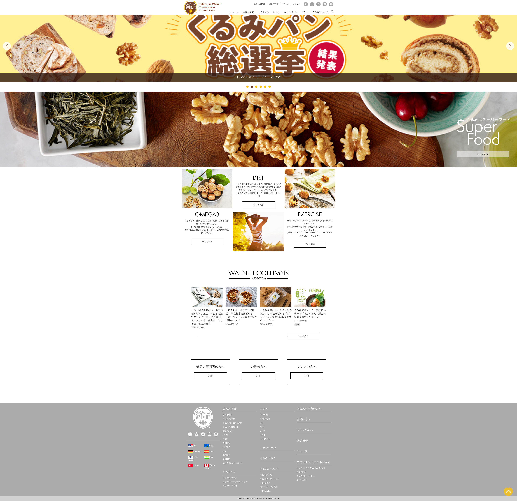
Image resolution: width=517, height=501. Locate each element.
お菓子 (262, 427)
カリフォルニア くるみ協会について (311, 468)
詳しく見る (483, 154)
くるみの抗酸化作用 (230, 427)
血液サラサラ (228, 431)
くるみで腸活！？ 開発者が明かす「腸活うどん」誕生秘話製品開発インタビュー (310, 313)
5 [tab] (265, 87)
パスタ (262, 435)
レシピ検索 (264, 415)
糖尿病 (225, 439)
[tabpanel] (258, 48)
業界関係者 (274, 4)
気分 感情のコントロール (232, 463)
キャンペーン (291, 12)
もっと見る (303, 336)
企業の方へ (303, 419)
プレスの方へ (305, 430)
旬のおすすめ (265, 419)
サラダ (262, 431)
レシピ (276, 12)
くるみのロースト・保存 (269, 479)
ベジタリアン (265, 439)
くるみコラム (268, 458)
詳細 (210, 375)
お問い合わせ (302, 480)
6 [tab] (269, 87)
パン (261, 423)
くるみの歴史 (265, 483)
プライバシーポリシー (305, 476)
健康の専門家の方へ (309, 408)
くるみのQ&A (265, 491)
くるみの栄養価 (229, 419)
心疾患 (225, 435)
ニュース (234, 12)
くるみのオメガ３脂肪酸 (232, 423)
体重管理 (226, 447)
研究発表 (302, 440)
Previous (7, 46)
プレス (286, 4)
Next (510, 46)
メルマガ (296, 4)
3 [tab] (256, 87)
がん (224, 451)
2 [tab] (252, 87)
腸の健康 (226, 455)
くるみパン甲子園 (230, 486)
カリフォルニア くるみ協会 (313, 461)
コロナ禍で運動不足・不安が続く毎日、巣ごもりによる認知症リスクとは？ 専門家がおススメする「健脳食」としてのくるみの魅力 (207, 317)
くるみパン (263, 12)
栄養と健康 (248, 12)
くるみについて (320, 12)
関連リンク (301, 472)
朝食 (297, 325)
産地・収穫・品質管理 (268, 487)
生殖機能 (226, 459)
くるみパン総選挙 (230, 478)
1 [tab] (247, 87)
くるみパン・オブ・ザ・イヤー (235, 482)
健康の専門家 (259, 4)
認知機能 (226, 443)
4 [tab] (261, 87)
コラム (304, 12)
